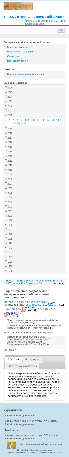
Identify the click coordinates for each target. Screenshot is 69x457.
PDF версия (10, 350)
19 (61, 120)
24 (25, 123)
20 (11, 123)
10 (31, 120)
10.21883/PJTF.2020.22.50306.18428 (28, 302)
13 (40, 120)
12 (37, 120)
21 (15, 123)
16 (51, 120)
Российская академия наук (20, 415)
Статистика (13, 56)
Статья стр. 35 (34, 283)
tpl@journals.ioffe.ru (55, 21)
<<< (55, 283)
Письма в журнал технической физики (34, 17)
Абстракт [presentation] (13, 359)
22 (18, 123)
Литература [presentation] (32, 359)
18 (57, 120)
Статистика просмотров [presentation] (22, 366)
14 (44, 120)
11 (34, 120)
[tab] (13, 359)
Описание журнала (17, 47)
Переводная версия (17, 61)
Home (9, 280)
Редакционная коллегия (20, 51)
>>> (61, 283)
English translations (34, 24)
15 (47, 120)
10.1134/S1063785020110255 (41, 305)
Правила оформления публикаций (25, 74)
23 (22, 123)
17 (54, 120)
